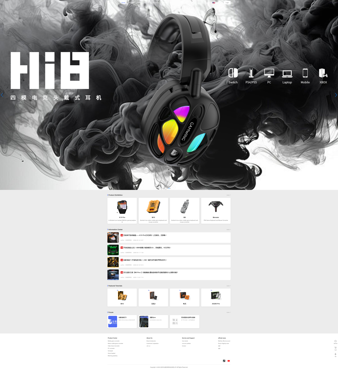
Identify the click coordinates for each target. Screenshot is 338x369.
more (228, 195)
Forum (173, 3)
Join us (148, 346)
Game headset (111, 353)
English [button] (217, 3)
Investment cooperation (153, 343)
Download (155, 3)
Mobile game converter (113, 341)
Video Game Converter (113, 346)
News (139, 3)
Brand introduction (151, 341)
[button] (167, 188)
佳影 (219, 346)
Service (164, 3)
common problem (186, 343)
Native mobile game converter (115, 343)
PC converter (111, 348)
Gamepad (110, 351)
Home (123, 3)
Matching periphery (113, 356)
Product (131, 3)
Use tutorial (185, 341)
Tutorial (146, 3)
